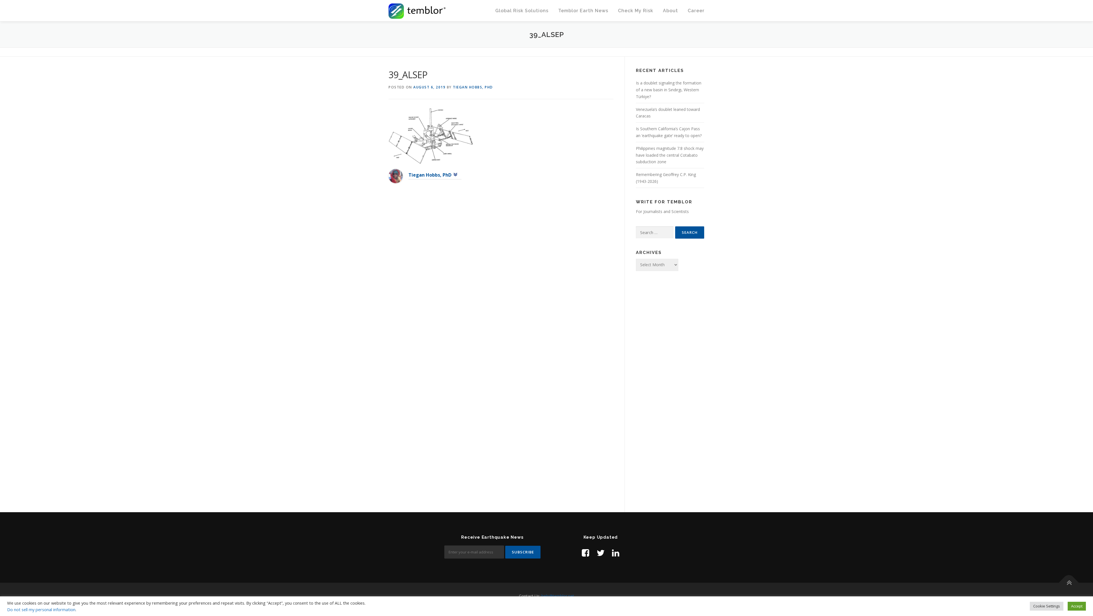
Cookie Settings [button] (1046, 606)
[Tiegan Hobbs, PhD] (396, 175)
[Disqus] (501, 280)
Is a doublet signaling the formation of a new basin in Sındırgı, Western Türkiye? (668, 89)
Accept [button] (1076, 606)
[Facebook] (585, 553)
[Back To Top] (1069, 582)
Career (696, 10)
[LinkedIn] (615, 553)
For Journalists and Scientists (662, 211)
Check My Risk (635, 10)
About (670, 10)
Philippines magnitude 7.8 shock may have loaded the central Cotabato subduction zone (670, 155)
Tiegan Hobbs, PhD (473, 87)
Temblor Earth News (583, 10)
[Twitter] (601, 553)
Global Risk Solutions (521, 10)
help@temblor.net (557, 596)
